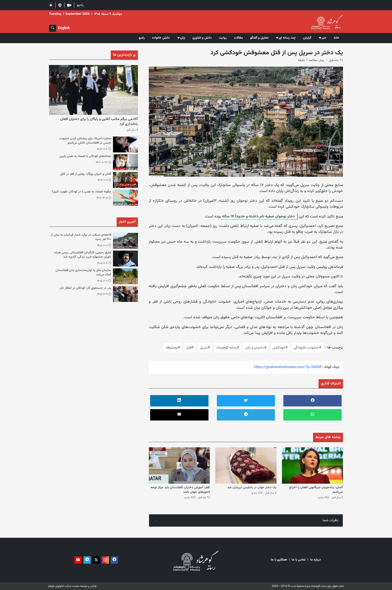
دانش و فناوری (202, 37)
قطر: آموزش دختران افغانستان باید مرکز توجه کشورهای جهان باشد (180, 490)
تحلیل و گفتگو (259, 37)
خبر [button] (324, 37)
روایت (223, 37)
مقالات (238, 37)
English (64, 28)
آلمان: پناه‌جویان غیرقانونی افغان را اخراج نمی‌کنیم (316, 490)
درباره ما (315, 560)
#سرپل (205, 348)
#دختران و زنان (256, 348)
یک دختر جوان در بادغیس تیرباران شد (252, 487)
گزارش (307, 37)
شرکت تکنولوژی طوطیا (59, 586)
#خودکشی (280, 348)
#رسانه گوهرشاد (227, 348)
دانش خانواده (161, 37)
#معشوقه (173, 348)
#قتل (190, 348)
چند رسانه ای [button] (287, 37)
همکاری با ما (279, 560)
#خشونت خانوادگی (307, 348)
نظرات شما (330, 520)
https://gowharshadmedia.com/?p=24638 (287, 367)
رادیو (80, 5)
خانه (336, 37)
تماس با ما (299, 560)
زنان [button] (182, 37)
